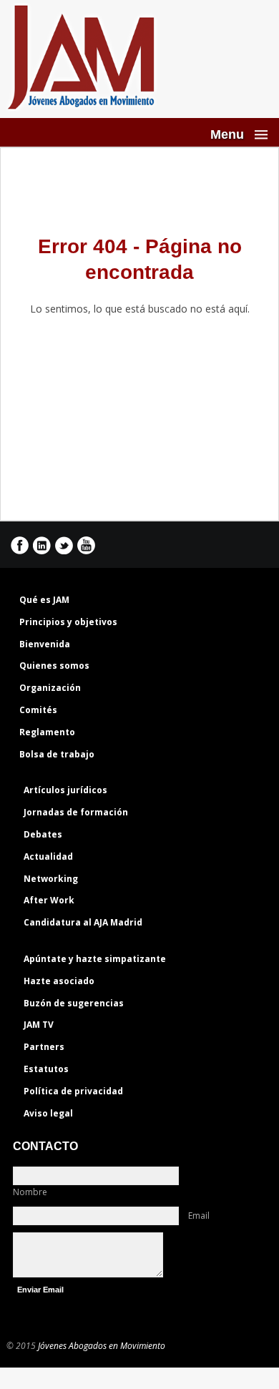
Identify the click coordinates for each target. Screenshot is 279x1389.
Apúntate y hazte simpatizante (95, 959)
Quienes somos (54, 665)
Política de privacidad (73, 1091)
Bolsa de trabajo (56, 754)
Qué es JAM (44, 600)
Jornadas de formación (76, 812)
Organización (50, 688)
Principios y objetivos (68, 622)
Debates (43, 834)
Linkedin (42, 545)
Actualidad (48, 856)
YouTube (86, 545)
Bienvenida (44, 644)
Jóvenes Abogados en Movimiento (101, 1346)
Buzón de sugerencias (74, 1003)
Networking (51, 879)
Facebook (20, 545)
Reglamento (47, 732)
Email (199, 1215)
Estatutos (46, 1069)
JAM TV (39, 1025)
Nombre (30, 1192)
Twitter (64, 545)
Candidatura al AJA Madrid (83, 922)
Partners (44, 1047)
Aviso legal (48, 1113)
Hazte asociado (59, 981)
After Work (49, 900)
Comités (38, 710)
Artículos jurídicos (65, 790)
